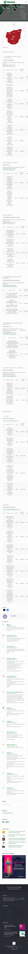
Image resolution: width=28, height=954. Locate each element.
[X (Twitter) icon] (13, 949)
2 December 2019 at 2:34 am (11, 677)
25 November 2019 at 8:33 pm (12, 647)
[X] (5, 822)
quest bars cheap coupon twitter (14, 692)
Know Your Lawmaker (9, 911)
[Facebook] (3, 822)
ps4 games (9, 708)
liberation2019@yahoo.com (11, 286)
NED (15, 947)
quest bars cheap (11, 658)
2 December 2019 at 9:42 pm (11, 693)
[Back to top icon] (14, 943)
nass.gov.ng (13, 509)
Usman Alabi (13, 615)
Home (22, 9)
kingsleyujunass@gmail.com (11, 334)
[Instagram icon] (16, 949)
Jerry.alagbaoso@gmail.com (11, 376)
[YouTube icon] (14, 949)
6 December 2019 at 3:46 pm (11, 709)
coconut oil (9, 773)
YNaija (18, 947)
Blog (22, 10)
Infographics (7, 916)
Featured (21, 12)
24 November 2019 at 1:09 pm (12, 636)
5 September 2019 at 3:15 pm (12, 626)
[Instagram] (8, 822)
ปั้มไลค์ (8, 624)
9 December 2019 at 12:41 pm (12, 733)
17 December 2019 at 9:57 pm (12, 789)
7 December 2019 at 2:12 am (11, 722)
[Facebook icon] (11, 949)
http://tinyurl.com (11, 635)
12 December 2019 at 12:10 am (12, 754)
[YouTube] (7, 822)
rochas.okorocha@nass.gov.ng (12, 420)
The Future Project (18, 897)
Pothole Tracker (8, 913)
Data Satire (7, 908)
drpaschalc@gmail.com (10, 169)
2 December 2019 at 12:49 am (12, 659)
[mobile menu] (26, 2)
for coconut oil (10, 646)
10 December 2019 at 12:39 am (12, 746)
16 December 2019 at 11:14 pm (12, 774)
